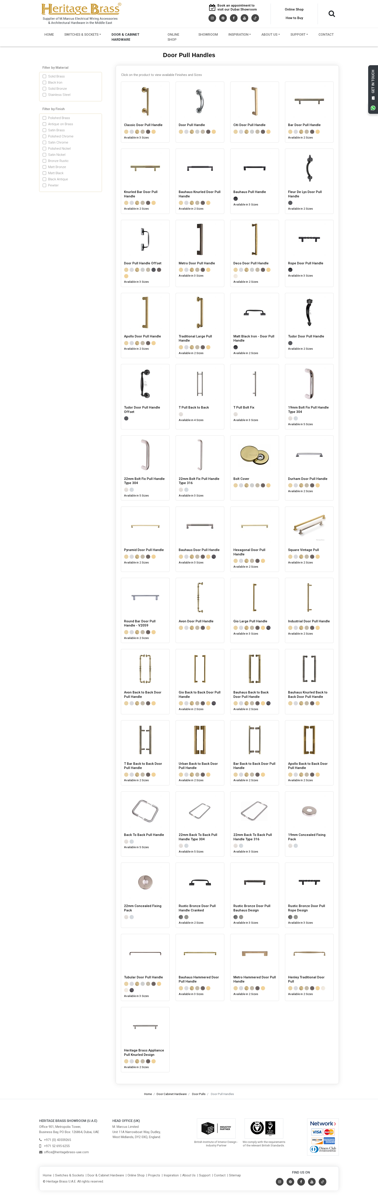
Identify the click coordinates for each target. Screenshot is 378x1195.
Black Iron (55, 82)
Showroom (208, 35)
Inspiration (238, 35)
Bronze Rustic (58, 161)
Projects (154, 1175)
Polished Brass (59, 118)
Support (297, 35)
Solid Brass (56, 76)
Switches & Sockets (81, 35)
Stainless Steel (59, 95)
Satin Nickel (56, 155)
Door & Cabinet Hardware (125, 37)
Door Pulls (198, 1094)
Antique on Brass (60, 124)
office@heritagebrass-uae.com (66, 1152)
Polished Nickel (59, 149)
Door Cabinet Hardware (172, 1094)
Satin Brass (56, 130)
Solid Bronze (57, 89)
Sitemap (235, 1175)
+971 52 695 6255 (57, 1146)
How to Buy (294, 18)
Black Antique (58, 179)
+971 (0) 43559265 (57, 1140)
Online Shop (294, 9)
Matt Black (55, 173)
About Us (269, 35)
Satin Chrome (58, 142)
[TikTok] (255, 18)
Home (49, 35)
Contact (326, 35)
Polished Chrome (61, 136)
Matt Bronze (57, 167)
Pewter (53, 185)
